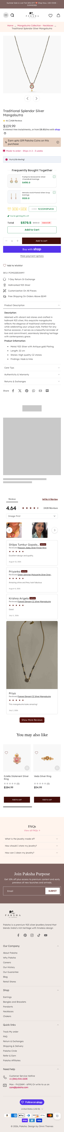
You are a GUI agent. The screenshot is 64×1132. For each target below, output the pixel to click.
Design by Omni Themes (40, 1126)
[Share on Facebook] (13, 390)
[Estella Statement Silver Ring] (17, 758)
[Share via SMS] (47, 390)
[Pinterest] (25, 935)
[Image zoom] (32, 64)
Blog (5, 976)
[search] (12, 15)
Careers (7, 962)
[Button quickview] (27, 768)
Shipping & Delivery (13, 1046)
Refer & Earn (9, 1055)
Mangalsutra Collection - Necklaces (35, 25)
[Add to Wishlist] (6, 752)
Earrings (7, 997)
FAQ (5, 1036)
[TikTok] (38, 935)
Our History (9, 967)
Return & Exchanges (13, 1041)
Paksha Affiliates (12, 1060)
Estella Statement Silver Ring (16, 777)
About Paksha (10, 952)
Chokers (7, 1016)
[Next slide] (36, 98)
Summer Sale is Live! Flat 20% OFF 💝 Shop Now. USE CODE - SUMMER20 (32, 4)
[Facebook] (18, 935)
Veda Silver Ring (42, 776)
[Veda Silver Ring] (47, 758)
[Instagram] (32, 935)
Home (10, 25)
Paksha (23, 1126)
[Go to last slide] (27, 98)
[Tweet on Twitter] (19, 390)
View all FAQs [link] (31, 830)
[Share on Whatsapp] (33, 390)
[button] (43, 209)
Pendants (8, 1006)
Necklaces (8, 1011)
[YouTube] (45, 935)
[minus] (6, 240)
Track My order (10, 1031)
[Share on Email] (40, 390)
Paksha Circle (10, 1050)
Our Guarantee (10, 972)
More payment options (32, 256)
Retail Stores (9, 981)
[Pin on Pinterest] (26, 390)
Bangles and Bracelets (14, 1001)
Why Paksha (9, 957)
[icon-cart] (57, 15)
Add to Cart (32, 229)
